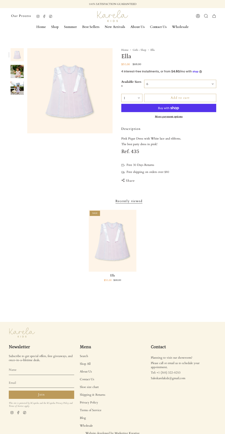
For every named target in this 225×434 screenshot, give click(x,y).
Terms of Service (16, 406)
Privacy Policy (62, 403)
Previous (27, 90)
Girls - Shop (139, 50)
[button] (55, 27)
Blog (83, 418)
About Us (86, 372)
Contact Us (87, 379)
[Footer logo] (22, 332)
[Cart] (214, 16)
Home (124, 50)
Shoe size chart (89, 387)
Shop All (85, 364)
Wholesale (86, 426)
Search (84, 356)
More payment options (169, 116)
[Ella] (112, 241)
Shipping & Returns (92, 395)
